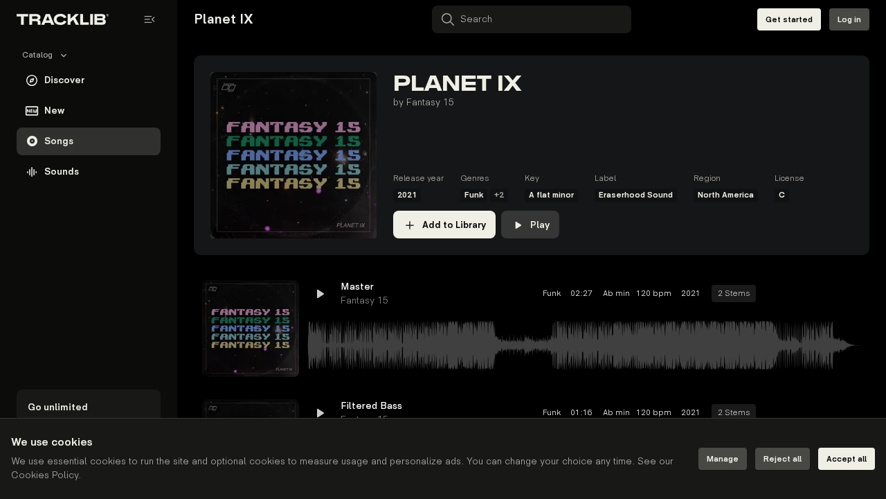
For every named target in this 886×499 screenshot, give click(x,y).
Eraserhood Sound (636, 195)
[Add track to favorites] (800, 294)
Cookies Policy (44, 475)
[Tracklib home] (63, 19)
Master (357, 286)
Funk (473, 195)
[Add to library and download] (825, 294)
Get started (789, 20)
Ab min (614, 293)
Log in (849, 20)
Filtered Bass (371, 406)
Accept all (846, 459)
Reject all (782, 459)
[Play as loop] (775, 294)
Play (540, 225)
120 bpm (653, 293)
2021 (407, 195)
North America (726, 195)
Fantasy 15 (430, 102)
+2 (499, 195)
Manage (723, 459)
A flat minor (551, 195)
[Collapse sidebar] (149, 19)
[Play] (250, 328)
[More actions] (850, 294)
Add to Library (454, 225)
